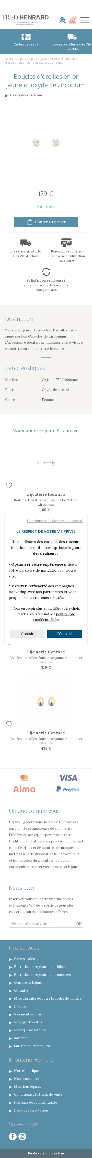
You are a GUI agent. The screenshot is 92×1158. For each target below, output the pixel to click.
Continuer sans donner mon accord (55, 521)
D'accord (64, 633)
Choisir (27, 633)
